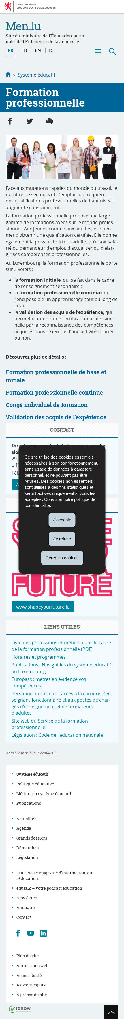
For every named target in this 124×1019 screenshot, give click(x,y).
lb (24, 50)
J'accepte (62, 519)
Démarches (27, 848)
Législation (27, 857)
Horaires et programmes (39, 657)
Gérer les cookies (62, 557)
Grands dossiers (31, 838)
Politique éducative (35, 784)
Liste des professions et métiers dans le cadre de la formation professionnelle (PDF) (61, 645)
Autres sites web (32, 965)
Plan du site (27, 956)
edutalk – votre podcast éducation (49, 888)
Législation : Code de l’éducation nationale (57, 735)
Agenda (23, 828)
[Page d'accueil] (8, 75)
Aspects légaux (31, 985)
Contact (23, 917)
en (38, 50)
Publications (28, 803)
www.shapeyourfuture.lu (43, 607)
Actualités (26, 818)
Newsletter (27, 898)
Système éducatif (36, 75)
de (52, 50)
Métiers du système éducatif (43, 793)
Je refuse (62, 538)
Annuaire (25, 907)
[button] (98, 51)
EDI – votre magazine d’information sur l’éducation (54, 875)
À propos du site (31, 994)
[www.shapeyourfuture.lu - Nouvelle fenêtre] (62, 595)
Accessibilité (29, 975)
